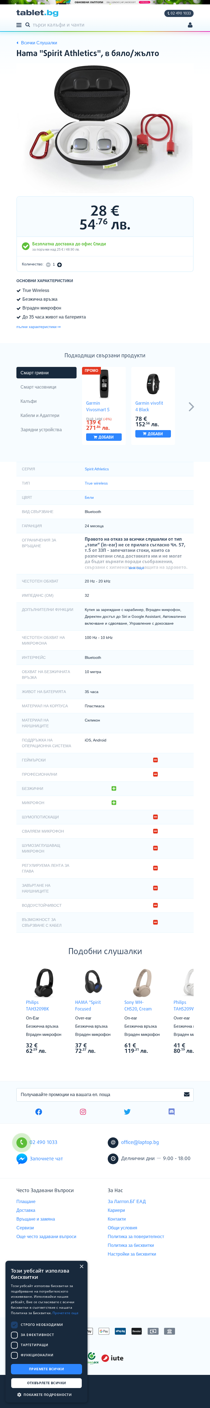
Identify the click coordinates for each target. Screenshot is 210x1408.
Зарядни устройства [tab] (41, 429)
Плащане (26, 1201)
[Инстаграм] (83, 1112)
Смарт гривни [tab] (35, 372)
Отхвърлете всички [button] (46, 1383)
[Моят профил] (190, 25)
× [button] (81, 1267)
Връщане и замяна (35, 1219)
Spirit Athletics (97, 469)
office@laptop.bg (140, 1142)
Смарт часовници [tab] (38, 387)
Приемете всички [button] (46, 1369)
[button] (46, 1394)
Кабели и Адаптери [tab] (40, 415)
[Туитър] (127, 1112)
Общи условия (122, 1228)
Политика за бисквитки (131, 1245)
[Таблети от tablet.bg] (37, 13)
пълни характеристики (36, 327)
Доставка (25, 1210)
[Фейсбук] (38, 1112)
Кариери (116, 1210)
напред (191, 406)
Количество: (32, 264)
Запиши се (186, 1095)
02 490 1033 (181, 13)
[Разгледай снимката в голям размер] (105, 129)
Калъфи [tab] (29, 401)
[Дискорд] (171, 1112)
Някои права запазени (35, 1394)
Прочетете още (65, 1313)
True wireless (96, 483)
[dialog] (46, 1332)
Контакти (117, 1219)
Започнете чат (46, 1159)
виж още (136, 568)
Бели (89, 497)
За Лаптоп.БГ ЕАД (127, 1201)
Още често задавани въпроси (46, 1236)
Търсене (28, 24)
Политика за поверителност (136, 1236)
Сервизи (25, 1228)
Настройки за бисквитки (132, 1254)
